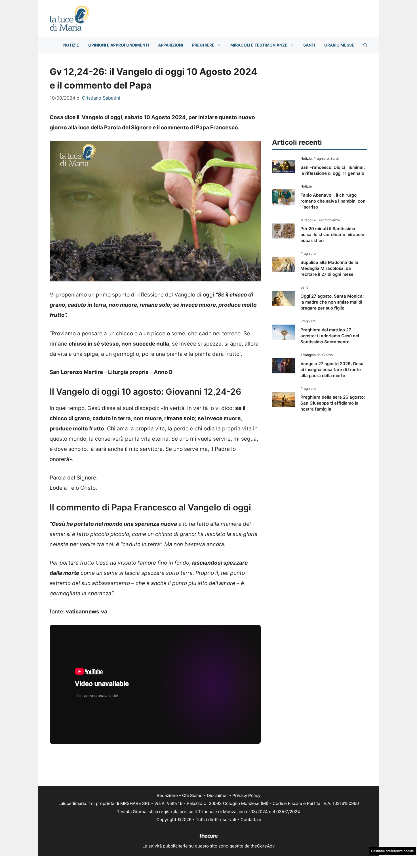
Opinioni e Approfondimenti (118, 45)
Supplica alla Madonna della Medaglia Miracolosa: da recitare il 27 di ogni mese (329, 268)
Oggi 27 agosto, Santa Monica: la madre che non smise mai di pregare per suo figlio (332, 302)
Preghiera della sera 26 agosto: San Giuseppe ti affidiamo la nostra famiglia (332, 403)
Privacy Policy (246, 795)
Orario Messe (339, 45)
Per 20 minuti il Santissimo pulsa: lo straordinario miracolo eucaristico (332, 234)
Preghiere (203, 45)
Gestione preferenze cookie (392, 851)
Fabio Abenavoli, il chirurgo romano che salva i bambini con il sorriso (332, 201)
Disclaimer (217, 795)
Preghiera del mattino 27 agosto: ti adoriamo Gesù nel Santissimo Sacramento (329, 335)
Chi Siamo (192, 795)
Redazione (167, 795)
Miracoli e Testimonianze (258, 45)
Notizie (71, 45)
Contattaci (251, 819)
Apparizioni (170, 45)
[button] (365, 45)
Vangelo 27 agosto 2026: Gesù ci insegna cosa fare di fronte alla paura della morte (331, 369)
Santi (309, 45)
